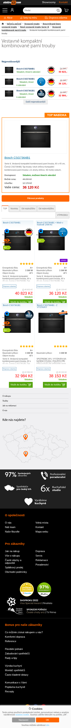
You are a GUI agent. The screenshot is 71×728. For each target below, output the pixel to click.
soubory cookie (22, 715)
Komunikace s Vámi (16, 682)
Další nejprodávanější (35, 102)
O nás (4, 411)
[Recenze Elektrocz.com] (27, 589)
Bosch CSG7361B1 (26, 91)
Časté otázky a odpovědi (13, 561)
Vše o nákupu (12, 555)
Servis (39, 555)
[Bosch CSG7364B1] (9, 85)
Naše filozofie (12, 531)
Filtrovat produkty (35, 198)
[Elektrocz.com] (10, 2)
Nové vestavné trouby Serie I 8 (34, 27)
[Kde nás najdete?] (35, 445)
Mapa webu (42, 531)
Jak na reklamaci (9, 406)
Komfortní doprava (15, 636)
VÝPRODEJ (62, 215)
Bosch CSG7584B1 (26, 69)
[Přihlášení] (10, 11)
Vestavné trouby (32, 24)
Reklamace (42, 560)
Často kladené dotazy (16, 674)
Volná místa (42, 522)
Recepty (9, 691)
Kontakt (63, 2)
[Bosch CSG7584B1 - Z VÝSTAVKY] (51, 332)
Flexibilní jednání (14, 649)
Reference (10, 641)
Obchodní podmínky (16, 571)
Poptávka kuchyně (15, 687)
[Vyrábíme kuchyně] (35, 502)
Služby (5, 401)
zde (47, 725)
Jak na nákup (12, 551)
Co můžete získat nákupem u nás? (24, 632)
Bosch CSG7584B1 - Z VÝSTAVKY (47, 306)
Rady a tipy (11, 658)
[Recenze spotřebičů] (18, 475)
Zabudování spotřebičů (17, 653)
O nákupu (6, 396)
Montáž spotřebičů (15, 670)
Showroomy (49, 2)
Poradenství (42, 564)
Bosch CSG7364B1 (26, 79)
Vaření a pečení (14, 24)
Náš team (10, 527)
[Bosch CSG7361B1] (9, 97)
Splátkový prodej (14, 567)
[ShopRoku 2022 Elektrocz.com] (31, 602)
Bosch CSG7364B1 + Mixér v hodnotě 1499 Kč (50, 224)
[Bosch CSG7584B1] (9, 73)
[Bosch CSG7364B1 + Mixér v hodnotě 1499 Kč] (51, 249)
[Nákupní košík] (67, 11)
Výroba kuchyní (13, 665)
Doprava (40, 551)
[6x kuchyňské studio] (53, 489)
